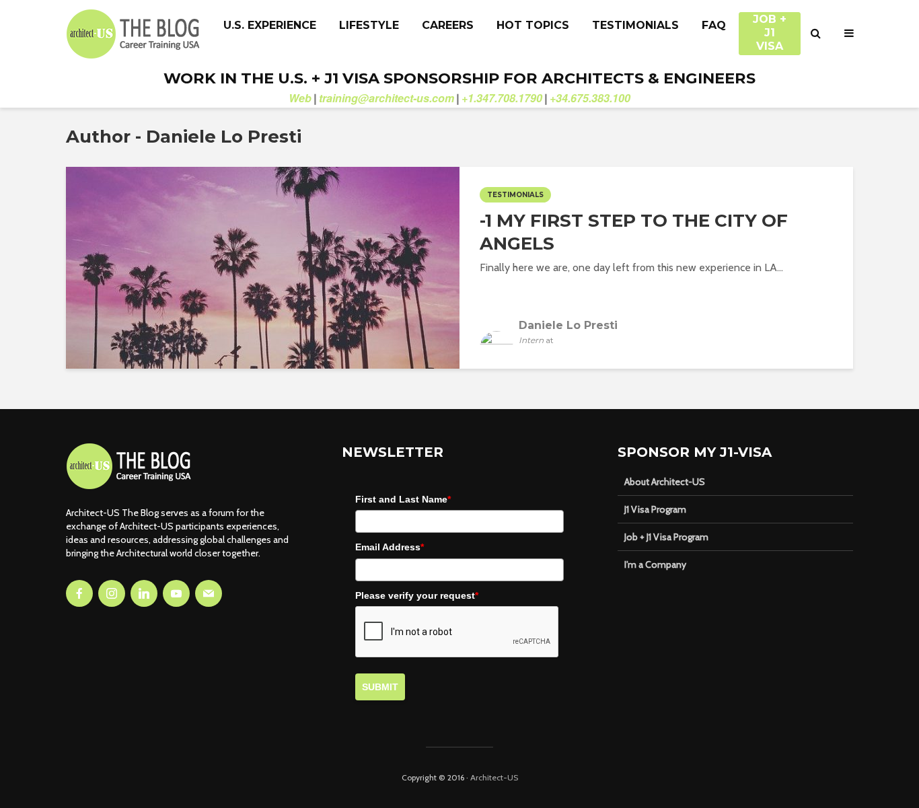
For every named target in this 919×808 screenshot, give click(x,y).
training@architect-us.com (386, 98)
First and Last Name (403, 499)
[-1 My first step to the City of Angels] (262, 266)
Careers (448, 25)
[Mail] (208, 593)
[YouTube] (176, 593)
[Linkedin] (144, 593)
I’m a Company (655, 564)
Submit (380, 687)
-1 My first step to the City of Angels (634, 232)
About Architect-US (664, 482)
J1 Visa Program (655, 509)
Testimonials (635, 25)
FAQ (714, 25)
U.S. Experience (269, 25)
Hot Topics (533, 25)
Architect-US (494, 777)
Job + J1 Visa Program (666, 537)
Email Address (389, 547)
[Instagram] (111, 593)
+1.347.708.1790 (502, 98)
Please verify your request (416, 595)
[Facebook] (79, 593)
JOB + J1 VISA (769, 26)
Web (300, 98)
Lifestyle (369, 25)
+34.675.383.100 (590, 98)
